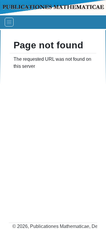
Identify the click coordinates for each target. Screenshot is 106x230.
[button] (9, 22)
